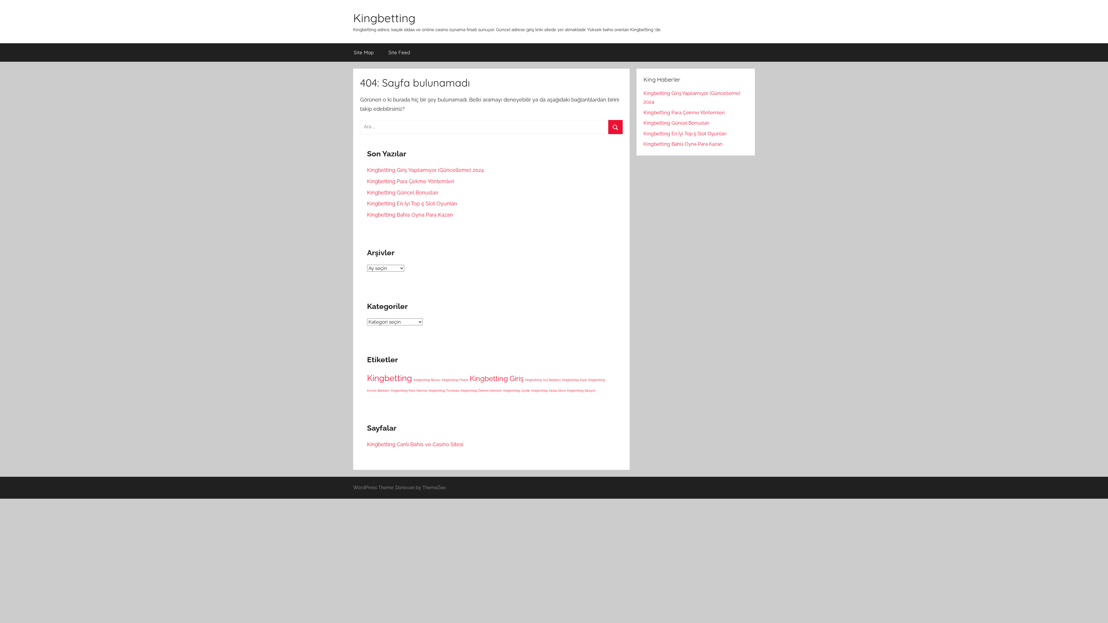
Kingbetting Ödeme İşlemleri (481, 390)
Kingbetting (384, 18)
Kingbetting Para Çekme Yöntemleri (410, 181)
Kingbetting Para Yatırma (409, 390)
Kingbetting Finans (455, 380)
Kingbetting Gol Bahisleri (543, 380)
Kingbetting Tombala (443, 390)
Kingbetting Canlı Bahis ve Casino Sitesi (415, 444)
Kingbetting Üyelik (516, 390)
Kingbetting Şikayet (581, 390)
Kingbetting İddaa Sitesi (548, 390)
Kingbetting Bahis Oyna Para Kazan (410, 215)
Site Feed (399, 52)
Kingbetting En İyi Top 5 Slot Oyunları (412, 203)
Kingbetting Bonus (426, 380)
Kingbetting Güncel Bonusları (402, 192)
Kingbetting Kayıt (574, 380)
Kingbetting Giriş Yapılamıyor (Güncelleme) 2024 (425, 170)
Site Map (364, 52)
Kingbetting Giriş (497, 378)
